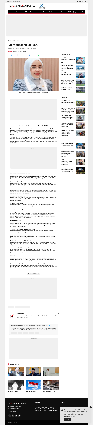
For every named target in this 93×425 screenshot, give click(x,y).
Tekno (56, 11)
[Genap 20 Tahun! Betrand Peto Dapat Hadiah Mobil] (80, 146)
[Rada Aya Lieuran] (33, 371)
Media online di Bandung (27, 329)
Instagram (26, 332)
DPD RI (25, 223)
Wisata (37, 410)
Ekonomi (32, 11)
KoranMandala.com (16, 422)
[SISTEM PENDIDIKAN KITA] (16, 371)
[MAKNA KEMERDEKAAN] (33, 385)
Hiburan (63, 11)
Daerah (50, 408)
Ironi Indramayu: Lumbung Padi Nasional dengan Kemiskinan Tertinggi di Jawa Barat (67, 154)
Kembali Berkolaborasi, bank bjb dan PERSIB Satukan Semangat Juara (67, 74)
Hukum (39, 11)
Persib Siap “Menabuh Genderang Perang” (66, 88)
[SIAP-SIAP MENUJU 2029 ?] (51, 371)
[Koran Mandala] (27, 6)
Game (41, 408)
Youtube (20, 332)
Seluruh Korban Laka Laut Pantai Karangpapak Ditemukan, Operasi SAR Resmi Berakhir (67, 133)
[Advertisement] (46, 26)
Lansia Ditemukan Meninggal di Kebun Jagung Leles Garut (67, 102)
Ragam (41, 410)
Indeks (40, 412)
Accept (67, 419)
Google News (13, 332)
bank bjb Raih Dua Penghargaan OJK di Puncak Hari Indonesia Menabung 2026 (68, 60)
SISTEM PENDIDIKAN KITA (14, 378)
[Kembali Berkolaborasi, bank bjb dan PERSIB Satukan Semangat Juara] (80, 75)
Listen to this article (34, 273)
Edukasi (45, 11)
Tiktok (37, 332)
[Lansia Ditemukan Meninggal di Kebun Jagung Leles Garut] (80, 103)
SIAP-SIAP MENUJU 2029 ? (49, 378)
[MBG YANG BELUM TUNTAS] (51, 385)
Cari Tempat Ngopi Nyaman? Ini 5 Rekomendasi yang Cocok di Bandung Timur (68, 169)
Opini (69, 11)
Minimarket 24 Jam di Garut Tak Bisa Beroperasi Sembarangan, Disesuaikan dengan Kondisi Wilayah (68, 111)
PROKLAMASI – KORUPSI (13, 391)
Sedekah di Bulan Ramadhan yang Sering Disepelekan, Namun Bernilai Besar (66, 162)
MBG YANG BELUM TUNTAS (49, 391)
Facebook (32, 332)
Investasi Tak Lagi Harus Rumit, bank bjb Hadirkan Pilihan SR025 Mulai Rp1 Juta (67, 68)
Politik (25, 11)
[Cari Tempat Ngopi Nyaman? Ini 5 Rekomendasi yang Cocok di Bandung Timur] (80, 170)
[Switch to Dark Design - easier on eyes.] (85, 1)
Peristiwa (18, 11)
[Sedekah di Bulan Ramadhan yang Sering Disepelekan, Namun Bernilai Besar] (80, 162)
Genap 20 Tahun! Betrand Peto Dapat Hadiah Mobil (67, 144)
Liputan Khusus (74, 11)
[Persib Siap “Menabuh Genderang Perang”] (80, 90)
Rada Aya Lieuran (29, 378)
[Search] (82, 11)
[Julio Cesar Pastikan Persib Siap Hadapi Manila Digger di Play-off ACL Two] (80, 82)
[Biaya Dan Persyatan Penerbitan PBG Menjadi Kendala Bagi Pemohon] (80, 118)
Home (12, 11)
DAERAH (64, 97)
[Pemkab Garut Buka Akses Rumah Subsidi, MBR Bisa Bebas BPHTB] (80, 125)
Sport (50, 11)
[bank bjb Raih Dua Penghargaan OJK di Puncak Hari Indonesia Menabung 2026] (80, 60)
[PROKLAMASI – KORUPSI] (16, 385)
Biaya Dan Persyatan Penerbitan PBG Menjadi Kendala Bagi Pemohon (67, 117)
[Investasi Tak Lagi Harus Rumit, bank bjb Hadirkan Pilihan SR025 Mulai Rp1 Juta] (80, 68)
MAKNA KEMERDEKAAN (31, 391)
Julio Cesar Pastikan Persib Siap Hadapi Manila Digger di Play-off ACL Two (67, 82)
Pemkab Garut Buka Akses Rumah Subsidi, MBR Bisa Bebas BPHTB (67, 124)
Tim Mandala (20, 313)
